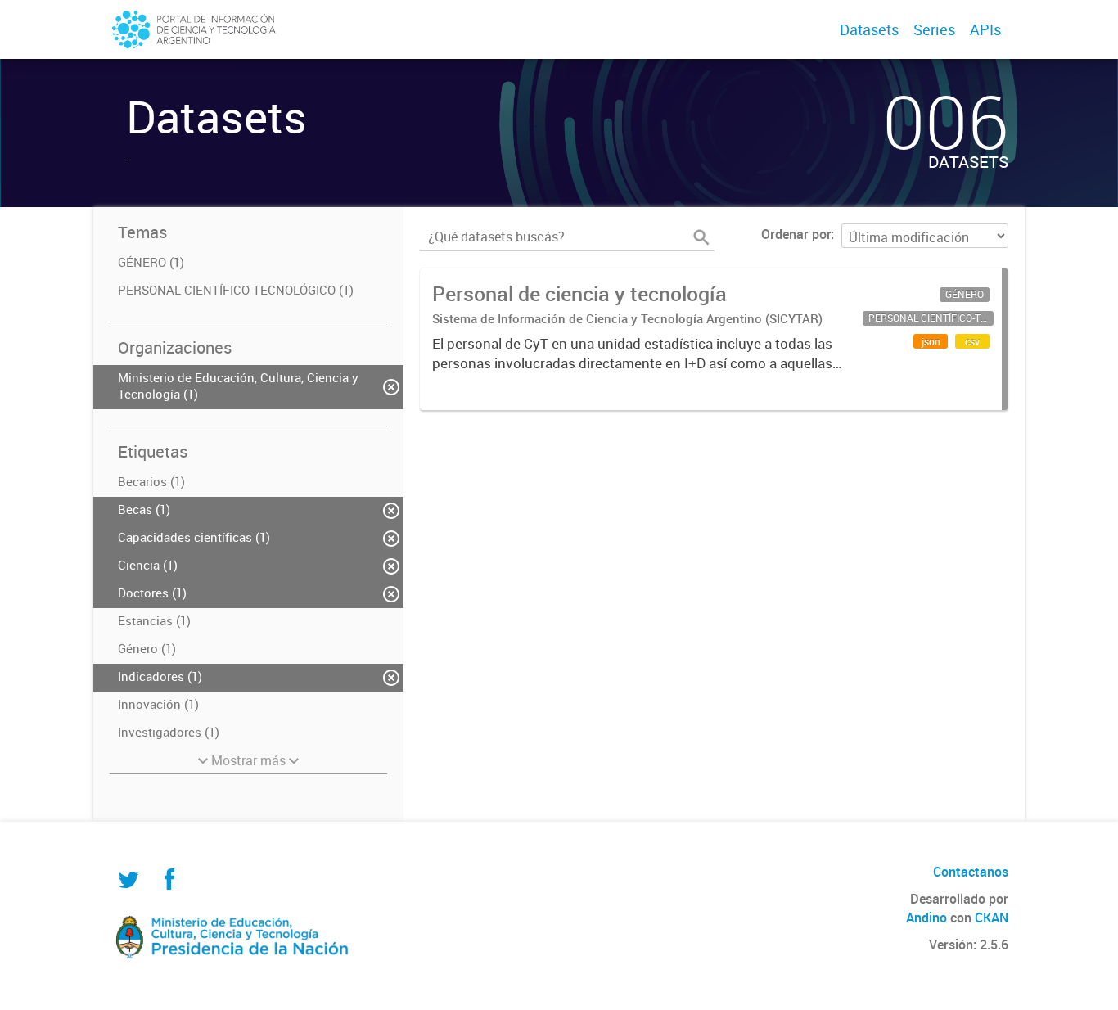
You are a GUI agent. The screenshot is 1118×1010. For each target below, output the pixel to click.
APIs (985, 29)
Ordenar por (796, 234)
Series (934, 29)
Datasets (869, 29)
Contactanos (970, 872)
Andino (926, 918)
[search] (701, 237)
